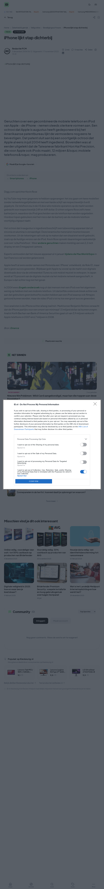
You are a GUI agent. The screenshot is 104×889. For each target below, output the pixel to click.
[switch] (83, 444)
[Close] (95, 404)
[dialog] (52, 444)
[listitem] (52, 439)
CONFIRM (33, 481)
